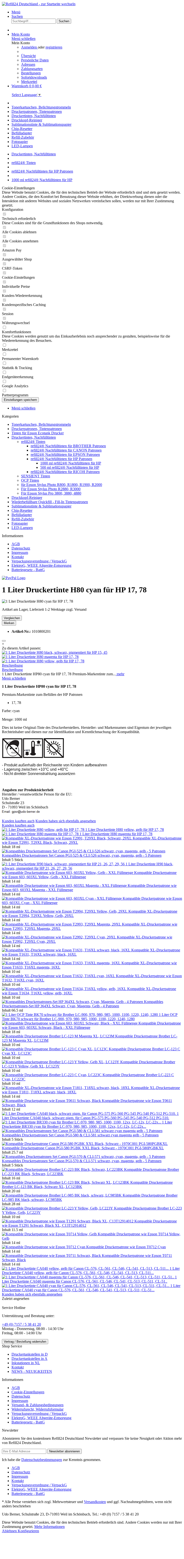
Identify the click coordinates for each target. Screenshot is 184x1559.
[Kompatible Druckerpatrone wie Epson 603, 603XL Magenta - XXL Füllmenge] (65, 885)
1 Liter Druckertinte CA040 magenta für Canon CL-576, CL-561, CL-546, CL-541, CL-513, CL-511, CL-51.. (89, 1279)
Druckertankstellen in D (30, 1354)
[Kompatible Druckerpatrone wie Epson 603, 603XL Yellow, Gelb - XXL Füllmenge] (68, 873)
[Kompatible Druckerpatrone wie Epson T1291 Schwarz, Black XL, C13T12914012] (68, 1221)
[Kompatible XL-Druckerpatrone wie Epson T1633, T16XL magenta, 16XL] (61, 963)
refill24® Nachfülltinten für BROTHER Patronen (68, 446)
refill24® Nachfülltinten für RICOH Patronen (65, 472)
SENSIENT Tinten (35, 476)
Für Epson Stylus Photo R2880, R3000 (50, 489)
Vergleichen (12, 618)
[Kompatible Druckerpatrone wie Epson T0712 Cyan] (44, 1247)
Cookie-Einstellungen (28, 1392)
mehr (120, 674)
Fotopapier (20, 523)
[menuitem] (97, 12)
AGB (16, 544)
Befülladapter (22, 515)
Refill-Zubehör (23, 519)
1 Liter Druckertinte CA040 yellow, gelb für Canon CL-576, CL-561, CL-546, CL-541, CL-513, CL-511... (91, 1270)
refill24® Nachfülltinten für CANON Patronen (66, 450)
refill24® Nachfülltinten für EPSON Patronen (65, 454)
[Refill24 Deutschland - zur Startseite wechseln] (38, 4)
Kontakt (18, 557)
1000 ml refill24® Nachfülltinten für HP (70, 463)
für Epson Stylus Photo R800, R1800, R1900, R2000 (61, 485)
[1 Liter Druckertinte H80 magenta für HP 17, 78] (40, 657)
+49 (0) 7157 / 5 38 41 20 (21, 1324)
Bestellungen (31, 73)
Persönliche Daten (35, 60)
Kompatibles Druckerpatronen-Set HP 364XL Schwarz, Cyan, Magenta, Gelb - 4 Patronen (82, 1004)
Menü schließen (23, 39)
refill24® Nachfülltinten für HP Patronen (61, 459)
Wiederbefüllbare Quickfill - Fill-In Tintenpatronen (50, 502)
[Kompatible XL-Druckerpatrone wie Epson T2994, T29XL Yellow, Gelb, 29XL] (65, 911)
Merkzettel (29, 82)
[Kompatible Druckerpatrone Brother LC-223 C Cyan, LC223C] (52, 1075)
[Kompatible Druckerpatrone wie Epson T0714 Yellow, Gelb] (50, 1234)
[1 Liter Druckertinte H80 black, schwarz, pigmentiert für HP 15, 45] (54, 652)
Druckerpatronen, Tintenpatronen (37, 429)
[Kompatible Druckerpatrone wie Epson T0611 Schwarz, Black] (52, 1101)
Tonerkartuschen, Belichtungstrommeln (41, 424)
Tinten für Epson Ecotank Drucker (38, 433)
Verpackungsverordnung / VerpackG (39, 561)
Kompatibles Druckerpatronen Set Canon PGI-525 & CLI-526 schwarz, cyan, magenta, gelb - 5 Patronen (81, 855)
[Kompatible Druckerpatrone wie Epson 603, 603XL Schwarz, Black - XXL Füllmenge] (70, 1023)
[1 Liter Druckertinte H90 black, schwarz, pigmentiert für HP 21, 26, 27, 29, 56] (64, 864)
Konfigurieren (28, 1531)
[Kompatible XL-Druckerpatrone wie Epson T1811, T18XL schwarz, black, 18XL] (66, 1088)
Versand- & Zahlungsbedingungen (37, 1405)
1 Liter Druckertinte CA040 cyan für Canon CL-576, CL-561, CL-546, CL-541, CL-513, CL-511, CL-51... (91, 1288)
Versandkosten (95, 1502)
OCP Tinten (30, 480)
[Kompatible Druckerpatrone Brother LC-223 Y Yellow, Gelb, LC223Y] (58, 1208)
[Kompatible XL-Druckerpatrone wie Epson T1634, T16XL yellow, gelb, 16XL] (64, 989)
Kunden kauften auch (18, 821)
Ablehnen (10, 1531)
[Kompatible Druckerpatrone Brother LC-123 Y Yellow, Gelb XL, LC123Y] (61, 1062)
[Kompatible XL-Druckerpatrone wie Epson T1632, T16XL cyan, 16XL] (59, 976)
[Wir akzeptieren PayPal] (13, 578)
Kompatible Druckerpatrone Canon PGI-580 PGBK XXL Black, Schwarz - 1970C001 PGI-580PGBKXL (83, 1148)
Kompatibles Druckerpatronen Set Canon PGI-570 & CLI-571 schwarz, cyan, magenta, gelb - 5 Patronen (81, 1161)
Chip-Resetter (22, 510)
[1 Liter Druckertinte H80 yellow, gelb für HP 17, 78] (43, 661)
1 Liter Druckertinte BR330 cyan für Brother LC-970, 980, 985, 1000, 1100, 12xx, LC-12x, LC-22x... (87, 1124)
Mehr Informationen (49, 1527)
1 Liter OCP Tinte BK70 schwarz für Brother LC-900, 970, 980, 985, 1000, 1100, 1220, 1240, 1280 (90, 1017)
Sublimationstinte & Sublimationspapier (41, 506)
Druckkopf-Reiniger (27, 498)
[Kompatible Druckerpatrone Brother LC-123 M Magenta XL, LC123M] (58, 1036)
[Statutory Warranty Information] (4, 641)
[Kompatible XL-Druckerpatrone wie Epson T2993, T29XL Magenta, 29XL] (62, 924)
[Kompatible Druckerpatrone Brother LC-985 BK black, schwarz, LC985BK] (62, 1195)
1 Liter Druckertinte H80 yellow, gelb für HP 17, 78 (124, 830)
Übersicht (28, 56)
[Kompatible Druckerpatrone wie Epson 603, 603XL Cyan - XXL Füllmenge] (62, 898)
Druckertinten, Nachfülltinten (34, 437)
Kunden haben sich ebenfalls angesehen (65, 821)
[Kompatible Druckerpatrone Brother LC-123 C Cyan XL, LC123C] (55, 1049)
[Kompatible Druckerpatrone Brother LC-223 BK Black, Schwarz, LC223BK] (63, 1169)
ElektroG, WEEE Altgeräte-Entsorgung (41, 565)
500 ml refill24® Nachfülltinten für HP (69, 467)
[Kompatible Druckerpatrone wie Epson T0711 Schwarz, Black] (52, 1256)
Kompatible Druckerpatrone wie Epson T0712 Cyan (126, 1247)
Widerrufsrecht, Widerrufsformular (37, 1409)
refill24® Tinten (33, 442)
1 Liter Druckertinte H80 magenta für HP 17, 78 (116, 834)
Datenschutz (21, 548)
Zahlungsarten (32, 69)
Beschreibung (12, 665)
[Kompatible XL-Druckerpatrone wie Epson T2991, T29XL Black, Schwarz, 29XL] (67, 838)
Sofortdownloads (34, 77)
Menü (16, 12)
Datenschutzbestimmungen (41, 1460)
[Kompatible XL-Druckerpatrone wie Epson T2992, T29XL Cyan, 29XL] (59, 937)
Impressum (20, 553)
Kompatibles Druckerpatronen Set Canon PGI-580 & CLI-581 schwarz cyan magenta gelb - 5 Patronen (80, 1135)
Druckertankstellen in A (29, 1359)
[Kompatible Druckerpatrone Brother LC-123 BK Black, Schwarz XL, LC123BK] (66, 1182)
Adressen (28, 64)
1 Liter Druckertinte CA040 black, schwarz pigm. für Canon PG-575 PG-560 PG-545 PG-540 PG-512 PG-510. (90, 1116)
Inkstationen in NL (26, 1363)
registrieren (54, 47)
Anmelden (29, 47)
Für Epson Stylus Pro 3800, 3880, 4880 (51, 493)
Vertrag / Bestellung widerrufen (25, 1341)
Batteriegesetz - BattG (28, 570)
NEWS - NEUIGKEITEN (32, 1371)
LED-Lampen (22, 528)
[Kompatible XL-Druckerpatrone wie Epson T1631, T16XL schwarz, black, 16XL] (66, 950)
